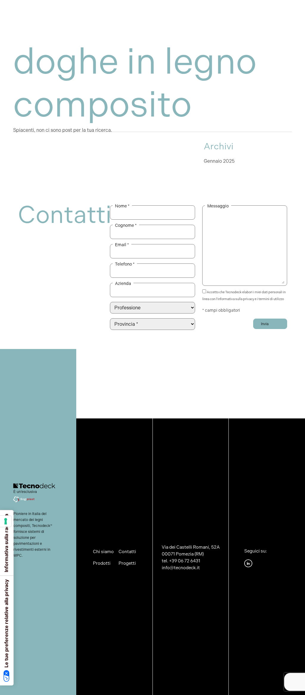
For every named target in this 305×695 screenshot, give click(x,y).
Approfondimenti (208, 10)
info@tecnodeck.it (181, 567)
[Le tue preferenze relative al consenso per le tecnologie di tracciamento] (5, 521)
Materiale (141, 10)
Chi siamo (88, 14)
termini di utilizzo (271, 299)
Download (248, 10)
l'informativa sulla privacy (235, 299)
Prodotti (112, 10)
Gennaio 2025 (219, 161)
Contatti (277, 10)
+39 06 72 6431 (184, 561)
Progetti (170, 10)
